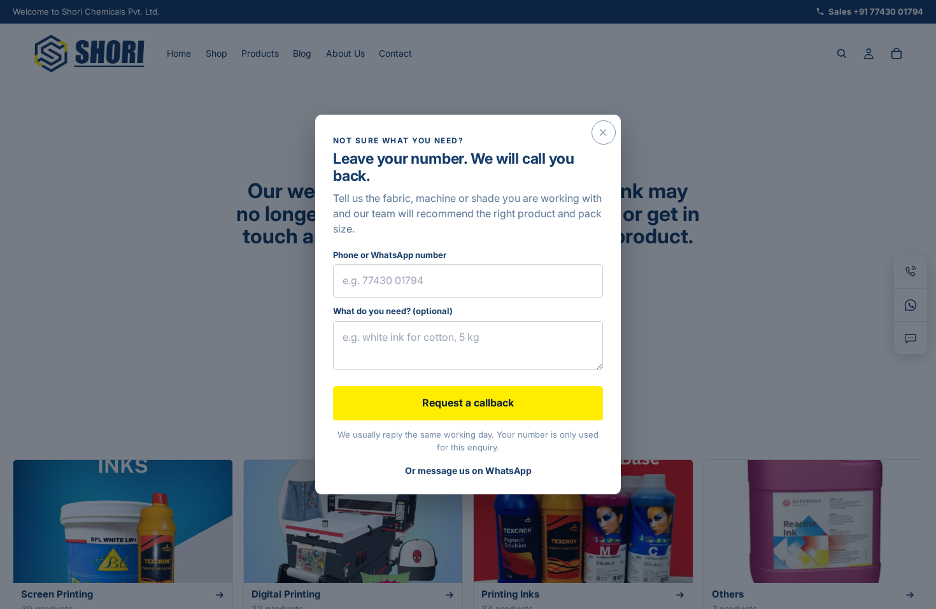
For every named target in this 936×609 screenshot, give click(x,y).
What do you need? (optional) (393, 311)
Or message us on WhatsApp (468, 470)
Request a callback (468, 402)
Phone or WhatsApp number (389, 255)
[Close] (603, 132)
